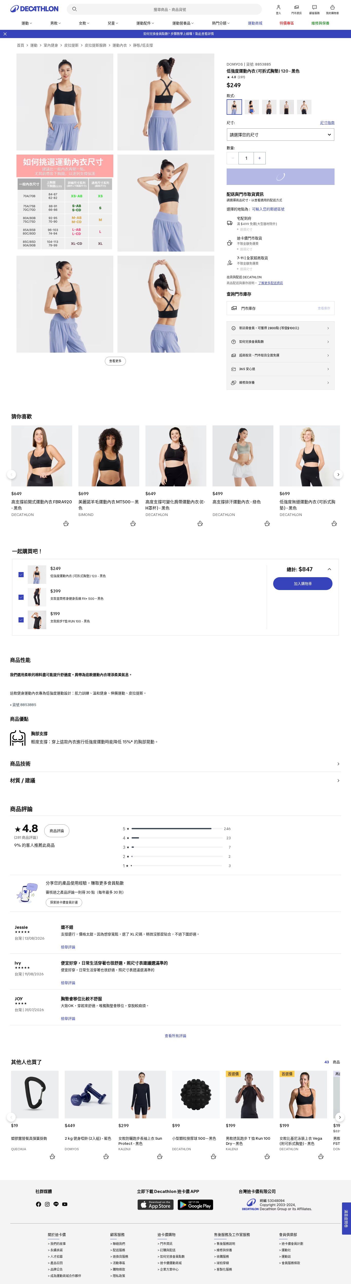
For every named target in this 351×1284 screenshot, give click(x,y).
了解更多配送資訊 (270, 283)
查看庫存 (324, 308)
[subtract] (233, 158)
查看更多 (115, 361)
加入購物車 (303, 583)
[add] (259, 158)
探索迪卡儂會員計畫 (64, 902)
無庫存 (286, 177)
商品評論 (57, 830)
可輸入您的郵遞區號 (268, 209)
